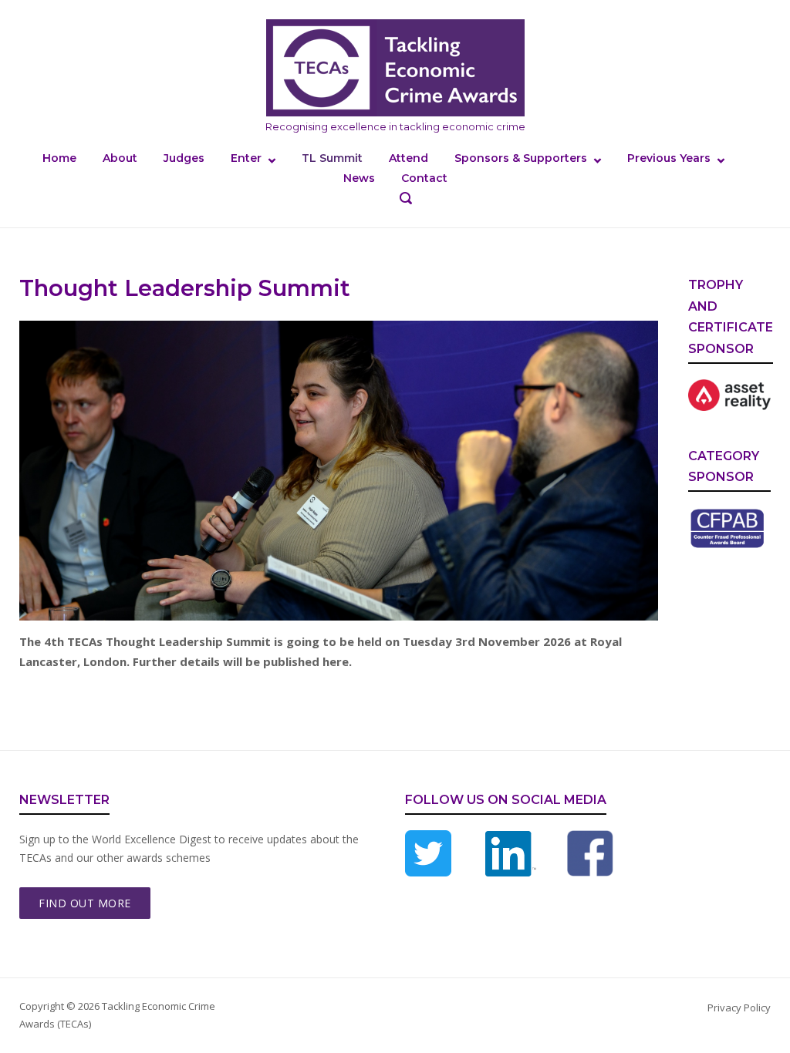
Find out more (85, 903)
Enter (246, 158)
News (359, 178)
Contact (424, 178)
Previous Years (669, 158)
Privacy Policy (739, 1007)
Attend (408, 158)
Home (59, 158)
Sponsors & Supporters (520, 158)
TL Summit (332, 158)
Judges (184, 158)
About (120, 158)
